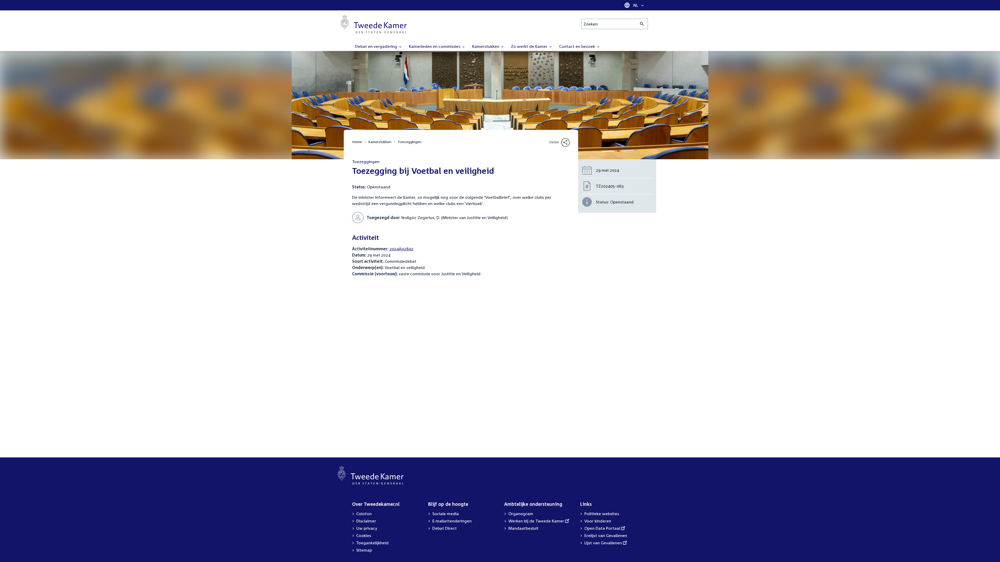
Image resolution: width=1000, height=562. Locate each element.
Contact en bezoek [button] (577, 46)
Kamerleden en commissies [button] (435, 46)
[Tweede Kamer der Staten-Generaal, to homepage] (374, 24)
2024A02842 (401, 248)
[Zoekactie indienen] (642, 24)
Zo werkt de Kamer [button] (529, 46)
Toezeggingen (409, 141)
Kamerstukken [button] (486, 46)
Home (357, 141)
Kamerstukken (379, 141)
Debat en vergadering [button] (376, 46)
